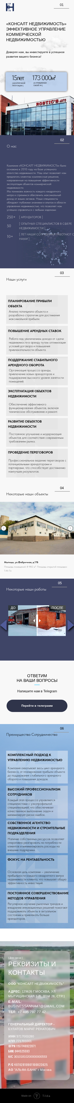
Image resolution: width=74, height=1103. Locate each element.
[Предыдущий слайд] (3, 528)
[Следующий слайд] (70, 528)
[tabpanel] (37, 620)
